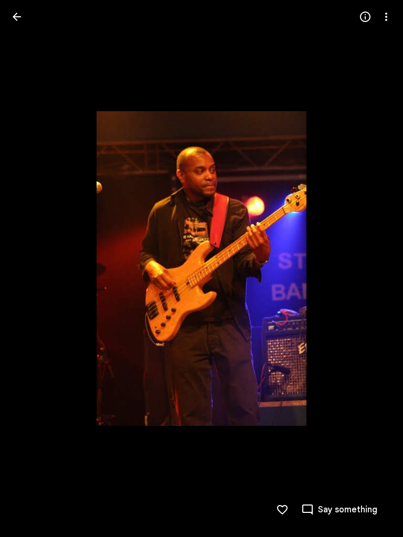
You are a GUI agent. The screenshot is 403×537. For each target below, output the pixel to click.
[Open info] (365, 16)
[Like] (282, 509)
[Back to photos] (16, 16)
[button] (29, 268)
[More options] (386, 16)
